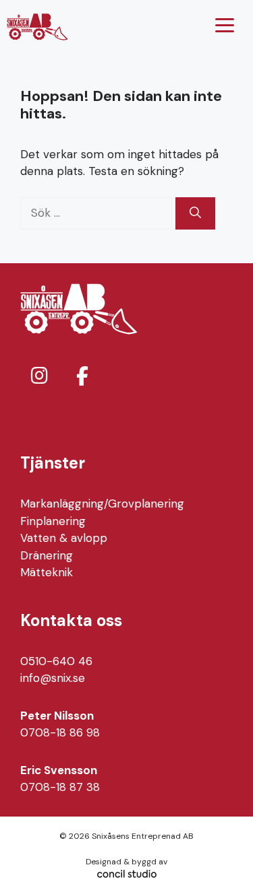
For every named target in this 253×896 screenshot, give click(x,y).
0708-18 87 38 (60, 787)
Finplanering (53, 521)
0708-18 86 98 (60, 732)
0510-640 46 (56, 661)
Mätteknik (46, 572)
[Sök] (195, 213)
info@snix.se (52, 677)
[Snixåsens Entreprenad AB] (37, 27)
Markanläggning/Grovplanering (102, 503)
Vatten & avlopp (63, 537)
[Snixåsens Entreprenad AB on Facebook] (82, 376)
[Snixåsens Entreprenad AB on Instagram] (39, 376)
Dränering (46, 555)
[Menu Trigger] (224, 25)
